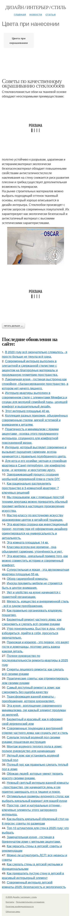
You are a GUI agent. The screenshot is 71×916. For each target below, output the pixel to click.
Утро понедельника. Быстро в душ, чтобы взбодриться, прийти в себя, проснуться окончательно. (33, 633)
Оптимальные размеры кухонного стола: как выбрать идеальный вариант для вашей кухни (35, 798)
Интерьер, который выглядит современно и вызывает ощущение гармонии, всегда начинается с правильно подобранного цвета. (34, 451)
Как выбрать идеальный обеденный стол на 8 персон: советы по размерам (35, 821)
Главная (20, 14)
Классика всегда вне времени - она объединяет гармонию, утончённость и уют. (32, 549)
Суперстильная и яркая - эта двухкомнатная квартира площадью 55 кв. (35, 571)
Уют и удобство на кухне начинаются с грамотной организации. (31, 594)
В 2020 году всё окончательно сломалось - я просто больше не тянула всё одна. (34, 354)
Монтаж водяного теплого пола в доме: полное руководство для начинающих (32, 748)
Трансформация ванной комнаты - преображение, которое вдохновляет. (28, 698)
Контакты (10, 902)
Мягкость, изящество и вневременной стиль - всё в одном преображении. (35, 603)
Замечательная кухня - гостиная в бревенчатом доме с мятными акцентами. (31, 839)
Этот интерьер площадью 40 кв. (27, 411)
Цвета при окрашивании (18, 40)
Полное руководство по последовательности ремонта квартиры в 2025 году (35, 660)
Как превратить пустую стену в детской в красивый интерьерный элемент (33, 875)
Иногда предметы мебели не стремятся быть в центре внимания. (32, 585)
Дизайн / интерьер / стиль (35, 7)
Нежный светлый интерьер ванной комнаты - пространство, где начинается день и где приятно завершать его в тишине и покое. (35, 787)
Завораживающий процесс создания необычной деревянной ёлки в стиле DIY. (31, 476)
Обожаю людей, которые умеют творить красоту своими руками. (32, 775)
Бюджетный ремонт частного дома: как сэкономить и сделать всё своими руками (31, 621)
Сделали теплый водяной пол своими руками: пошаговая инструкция (31, 739)
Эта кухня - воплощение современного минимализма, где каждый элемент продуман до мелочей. (34, 710)
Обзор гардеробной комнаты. (27, 578)
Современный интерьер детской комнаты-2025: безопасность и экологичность (34, 884)
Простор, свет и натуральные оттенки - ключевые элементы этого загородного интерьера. (31, 809)
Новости (35, 14)
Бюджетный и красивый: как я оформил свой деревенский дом (32, 721)
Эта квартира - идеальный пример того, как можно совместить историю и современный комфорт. (35, 560)
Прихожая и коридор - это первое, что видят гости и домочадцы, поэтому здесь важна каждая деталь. (35, 646)
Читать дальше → (13, 325)
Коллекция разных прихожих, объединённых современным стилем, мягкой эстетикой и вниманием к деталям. (35, 420)
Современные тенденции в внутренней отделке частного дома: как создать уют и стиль (35, 730)
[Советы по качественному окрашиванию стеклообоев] (35, 246)
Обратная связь (13, 911)
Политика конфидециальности (20, 906)
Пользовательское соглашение (30, 902)
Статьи (50, 14)
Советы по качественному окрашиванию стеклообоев (33, 83)
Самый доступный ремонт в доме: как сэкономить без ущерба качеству (31, 689)
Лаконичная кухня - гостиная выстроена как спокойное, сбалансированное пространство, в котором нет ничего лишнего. (35, 383)
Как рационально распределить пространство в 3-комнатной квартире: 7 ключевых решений (30, 488)
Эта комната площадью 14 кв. (28, 542)
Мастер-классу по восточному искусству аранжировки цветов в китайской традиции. (32, 517)
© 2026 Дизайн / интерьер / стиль (21, 897)
